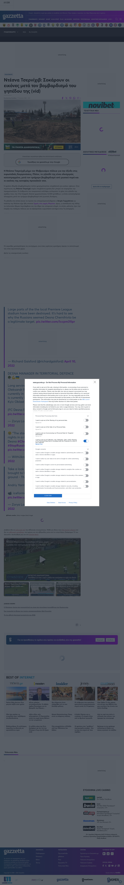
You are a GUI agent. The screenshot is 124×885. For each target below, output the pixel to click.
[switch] (86, 420)
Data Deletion (51, 502)
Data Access (62, 502)
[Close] (95, 382)
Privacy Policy (73, 502)
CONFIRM (48, 495)
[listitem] (62, 416)
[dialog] (62, 442)
